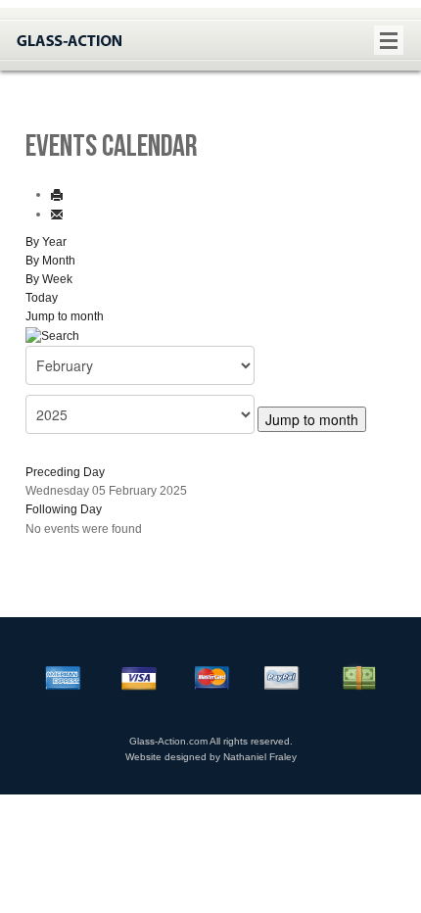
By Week (48, 279)
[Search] (52, 336)
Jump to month (64, 316)
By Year (46, 242)
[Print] (57, 194)
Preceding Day (65, 472)
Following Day (63, 509)
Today (41, 298)
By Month (50, 260)
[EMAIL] (57, 213)
